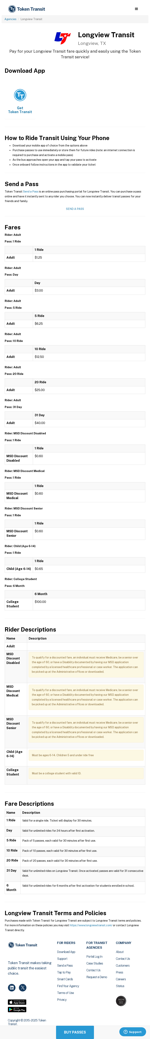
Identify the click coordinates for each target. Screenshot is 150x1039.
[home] (27, 9)
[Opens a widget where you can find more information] (132, 1032)
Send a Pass (30, 191)
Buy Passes (75, 1032)
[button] (136, 9)
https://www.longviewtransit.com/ (91, 925)
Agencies (10, 19)
